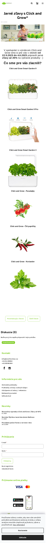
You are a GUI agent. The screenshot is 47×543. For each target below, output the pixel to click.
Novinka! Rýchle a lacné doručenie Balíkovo (18, 417)
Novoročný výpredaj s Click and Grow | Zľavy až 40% (21, 411)
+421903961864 (7, 363)
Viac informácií (19, 525)
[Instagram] (9, 368)
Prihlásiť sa (7, 461)
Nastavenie (22, 530)
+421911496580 (7, 361)
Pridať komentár (8, 342)
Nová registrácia (7, 466)
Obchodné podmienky (9, 385)
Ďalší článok (34, 319)
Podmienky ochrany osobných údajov (14, 388)
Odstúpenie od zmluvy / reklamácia (14, 390)
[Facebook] (4, 368)
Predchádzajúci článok (15, 319)
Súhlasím (22, 537)
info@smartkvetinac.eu (10, 359)
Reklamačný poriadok (9, 393)
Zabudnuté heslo (7, 469)
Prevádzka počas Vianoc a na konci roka (17, 422)
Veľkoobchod (6, 396)
